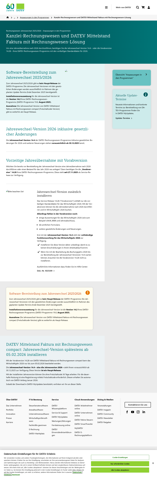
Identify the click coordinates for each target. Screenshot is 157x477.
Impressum (16, 474)
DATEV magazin (104, 409)
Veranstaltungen (104, 405)
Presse (9, 418)
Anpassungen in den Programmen (34, 17)
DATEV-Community (105, 414)
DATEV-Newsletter (105, 418)
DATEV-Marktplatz (36, 433)
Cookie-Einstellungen (120, 457)
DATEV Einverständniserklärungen (62, 432)
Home (7, 17)
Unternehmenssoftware (39, 414)
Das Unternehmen (14, 405)
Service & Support (59, 412)
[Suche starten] (137, 7)
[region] (78, 463)
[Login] (149, 7)
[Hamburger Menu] (108, 7)
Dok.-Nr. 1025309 (44, 270)
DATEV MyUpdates (60, 417)
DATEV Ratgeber (104, 422)
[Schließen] (153, 463)
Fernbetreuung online (61, 425)
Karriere (9, 422)
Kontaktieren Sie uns (137, 404)
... (14, 17)
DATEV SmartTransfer (84, 424)
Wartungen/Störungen (61, 421)
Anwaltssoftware (36, 409)
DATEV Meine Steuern (84, 419)
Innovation (10, 414)
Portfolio (9, 409)
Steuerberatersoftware (38, 405)
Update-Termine (123, 118)
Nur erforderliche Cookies (120, 464)
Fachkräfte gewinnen (37, 425)
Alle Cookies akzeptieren (120, 470)
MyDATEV (79, 428)
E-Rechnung (34, 429)
